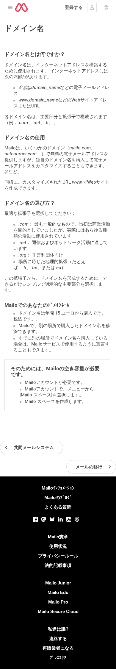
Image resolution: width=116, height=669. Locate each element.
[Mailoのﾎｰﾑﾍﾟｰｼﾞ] (21, 7)
